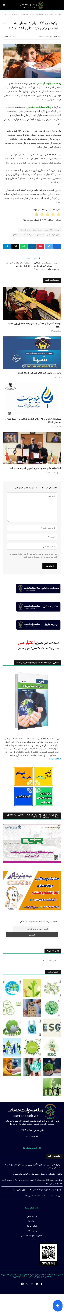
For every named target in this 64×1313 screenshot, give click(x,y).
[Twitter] (37, 1284)
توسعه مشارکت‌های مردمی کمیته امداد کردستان (39, 230)
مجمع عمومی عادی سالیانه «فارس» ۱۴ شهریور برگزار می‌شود (36, 1189)
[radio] (58, 215)
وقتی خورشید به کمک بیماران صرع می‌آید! (44, 1195)
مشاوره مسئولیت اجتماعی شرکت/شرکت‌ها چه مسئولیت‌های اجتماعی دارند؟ (46, 266)
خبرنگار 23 (53, 36)
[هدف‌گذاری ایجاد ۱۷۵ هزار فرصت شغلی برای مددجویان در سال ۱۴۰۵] (32, 399)
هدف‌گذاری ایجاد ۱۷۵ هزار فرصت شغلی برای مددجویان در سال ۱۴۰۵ (33, 420)
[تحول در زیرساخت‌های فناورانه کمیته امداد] (32, 352)
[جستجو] (4, 5)
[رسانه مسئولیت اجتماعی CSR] (32, 5)
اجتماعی (12, 36)
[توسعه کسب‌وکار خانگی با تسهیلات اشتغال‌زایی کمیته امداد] (32, 303)
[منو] (59, 5)
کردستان (40, 234)
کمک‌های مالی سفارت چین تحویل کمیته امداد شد (35, 468)
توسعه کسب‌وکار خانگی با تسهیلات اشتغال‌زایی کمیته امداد (34, 325)
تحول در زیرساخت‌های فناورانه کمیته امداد (39, 373)
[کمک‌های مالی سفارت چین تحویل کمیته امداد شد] (32, 448)
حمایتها (5, 36)
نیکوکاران (16, 234)
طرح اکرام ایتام (53, 234)
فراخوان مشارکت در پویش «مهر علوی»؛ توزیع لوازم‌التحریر (38, 1174)
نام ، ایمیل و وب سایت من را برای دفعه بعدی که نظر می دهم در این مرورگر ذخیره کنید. (33, 555)
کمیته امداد (28, 234)
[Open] (58, 1306)
